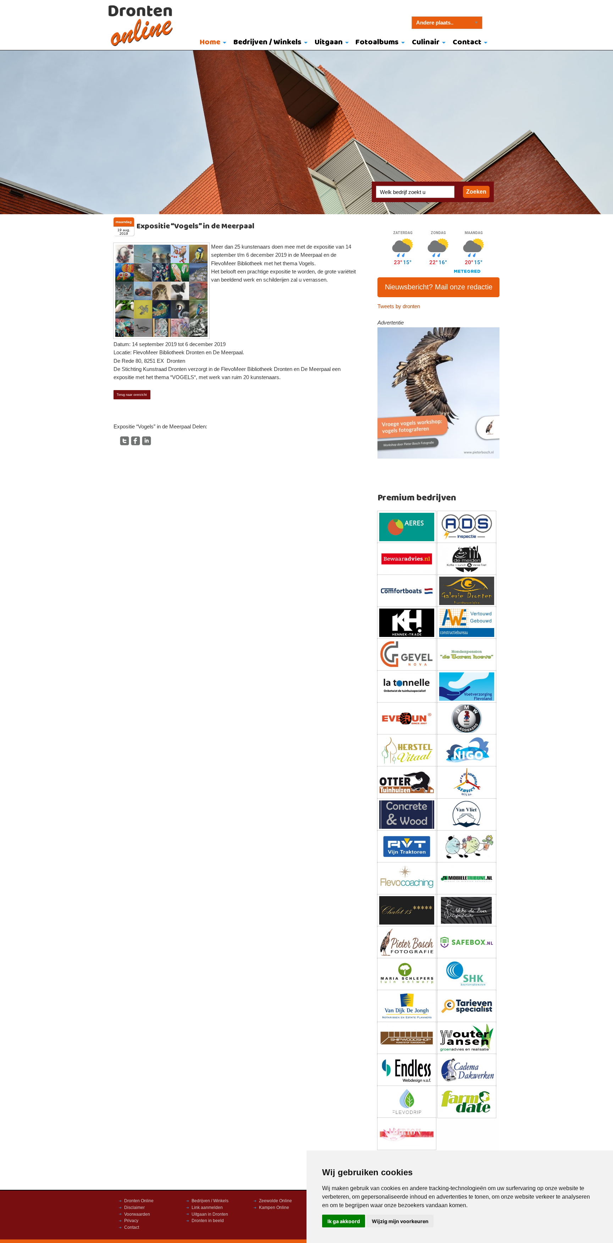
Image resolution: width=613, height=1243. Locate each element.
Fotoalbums (377, 42)
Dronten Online (139, 1200)
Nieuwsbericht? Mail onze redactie (438, 287)
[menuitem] (211, 43)
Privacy (131, 1220)
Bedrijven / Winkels (267, 42)
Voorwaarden (137, 1214)
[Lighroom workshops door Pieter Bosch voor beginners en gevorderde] (438, 392)
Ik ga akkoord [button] (343, 1221)
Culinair (426, 42)
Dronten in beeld (208, 1220)
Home (210, 42)
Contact (467, 42)
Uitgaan (329, 42)
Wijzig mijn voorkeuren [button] (400, 1221)
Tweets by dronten (398, 306)
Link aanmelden (207, 1207)
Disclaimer (134, 1207)
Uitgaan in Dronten (210, 1214)
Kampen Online (274, 1207)
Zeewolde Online (275, 1200)
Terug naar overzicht (132, 394)
